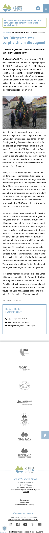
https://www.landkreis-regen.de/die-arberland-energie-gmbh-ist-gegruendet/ (24, 453)
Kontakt (26, 492)
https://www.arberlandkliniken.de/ (24, 402)
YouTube (25, 524)
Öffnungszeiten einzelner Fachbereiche (23, 520)
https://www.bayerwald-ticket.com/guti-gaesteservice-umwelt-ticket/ (24, 385)
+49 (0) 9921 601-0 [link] (27, 487)
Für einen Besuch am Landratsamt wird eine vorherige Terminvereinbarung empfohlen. (23, 22)
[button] (4, 528)
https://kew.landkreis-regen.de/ (24, 436)
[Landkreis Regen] (24, 469)
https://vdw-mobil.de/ (24, 351)
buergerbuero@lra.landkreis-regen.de (22, 326)
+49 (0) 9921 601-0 (19, 319)
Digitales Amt (32, 524)
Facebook (18, 524)
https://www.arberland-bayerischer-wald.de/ (24, 419)
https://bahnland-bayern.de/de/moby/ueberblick (24, 368)
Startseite (6, 32)
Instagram (10, 524)
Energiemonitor (39, 524)
